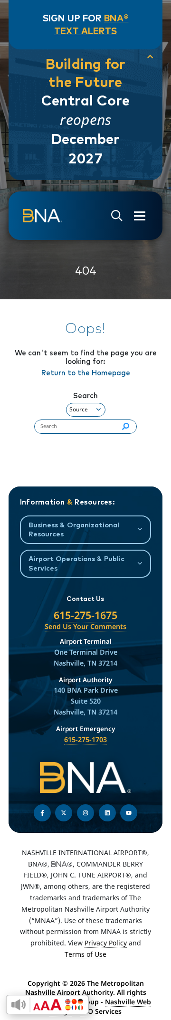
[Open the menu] (139, 216)
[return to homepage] (42, 216)
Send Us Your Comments (85, 626)
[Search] (125, 426)
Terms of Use (85, 954)
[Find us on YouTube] (128, 812)
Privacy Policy (106, 942)
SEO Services (101, 1011)
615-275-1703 (85, 739)
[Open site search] (116, 216)
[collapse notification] (150, 56)
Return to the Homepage (85, 372)
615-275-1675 (85, 615)
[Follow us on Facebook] (42, 812)
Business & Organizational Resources (73, 529)
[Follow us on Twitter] (63, 812)
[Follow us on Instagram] (85, 812)
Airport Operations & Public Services (76, 563)
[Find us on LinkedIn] (107, 812)
